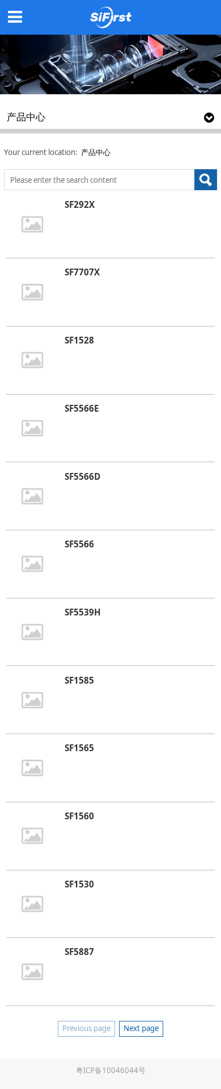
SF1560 (79, 816)
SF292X (80, 204)
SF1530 (79, 884)
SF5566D (82, 476)
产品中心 (95, 152)
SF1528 (79, 340)
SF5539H (83, 612)
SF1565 (79, 747)
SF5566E (82, 408)
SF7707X (82, 272)
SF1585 (79, 680)
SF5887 (79, 951)
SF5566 (79, 544)
